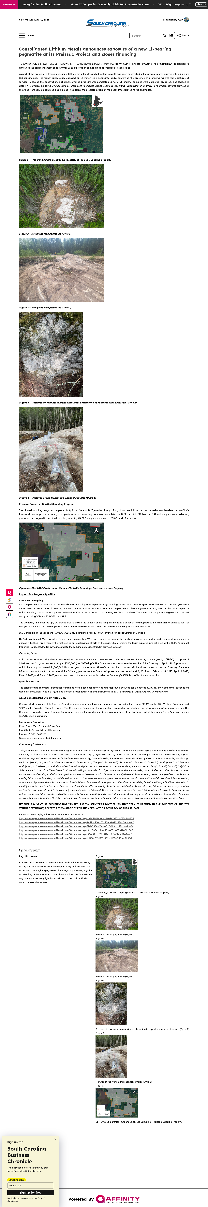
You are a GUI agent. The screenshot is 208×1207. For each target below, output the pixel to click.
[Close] (55, 1139)
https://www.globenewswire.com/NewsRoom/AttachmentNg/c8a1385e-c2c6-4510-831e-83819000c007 (76, 830)
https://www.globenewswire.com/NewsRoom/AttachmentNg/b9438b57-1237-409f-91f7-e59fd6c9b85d (75, 838)
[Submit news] (9, 592)
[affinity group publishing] (9, 607)
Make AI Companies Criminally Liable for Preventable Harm (110, 4)
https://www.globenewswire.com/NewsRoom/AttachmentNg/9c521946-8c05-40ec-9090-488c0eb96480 (76, 822)
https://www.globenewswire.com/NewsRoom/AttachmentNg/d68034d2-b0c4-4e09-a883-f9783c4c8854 (76, 818)
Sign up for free (30, 1192)
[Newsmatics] (9, 614)
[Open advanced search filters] (171, 35)
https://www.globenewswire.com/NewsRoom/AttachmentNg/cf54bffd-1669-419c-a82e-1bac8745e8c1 (75, 834)
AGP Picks (9, 4)
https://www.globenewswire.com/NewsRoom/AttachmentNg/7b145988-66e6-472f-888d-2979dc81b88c (76, 826)
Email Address (16, 1179)
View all (201, 4)
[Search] (164, 35)
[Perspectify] (9, 600)
